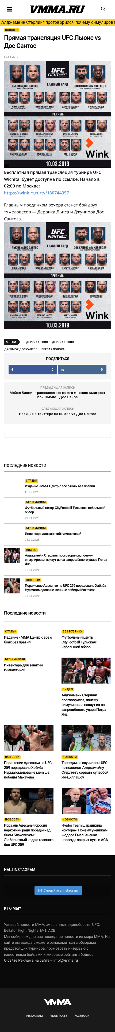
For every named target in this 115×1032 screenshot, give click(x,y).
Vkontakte (58, 1016)
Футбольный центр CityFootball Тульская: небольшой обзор (79, 642)
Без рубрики (36, 502)
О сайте (10, 960)
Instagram (34, 1016)
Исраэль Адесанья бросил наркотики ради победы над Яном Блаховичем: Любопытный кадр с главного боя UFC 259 (28, 835)
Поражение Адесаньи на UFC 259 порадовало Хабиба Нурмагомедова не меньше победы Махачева (65, 588)
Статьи (31, 480)
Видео (31, 549)
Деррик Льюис (37, 342)
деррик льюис (63, 342)
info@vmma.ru (65, 960)
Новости (11, 30)
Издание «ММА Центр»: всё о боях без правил (60, 486)
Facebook (82, 1016)
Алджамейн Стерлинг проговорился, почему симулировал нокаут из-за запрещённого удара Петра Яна (58, 22)
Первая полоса (53, 349)
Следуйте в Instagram (61, 890)
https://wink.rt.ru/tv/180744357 (36, 193)
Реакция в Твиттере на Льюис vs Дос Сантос (57, 414)
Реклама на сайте (33, 960)
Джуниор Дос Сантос (20, 349)
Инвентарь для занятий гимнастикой (53, 534)
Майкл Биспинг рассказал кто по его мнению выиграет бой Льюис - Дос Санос (57, 395)
